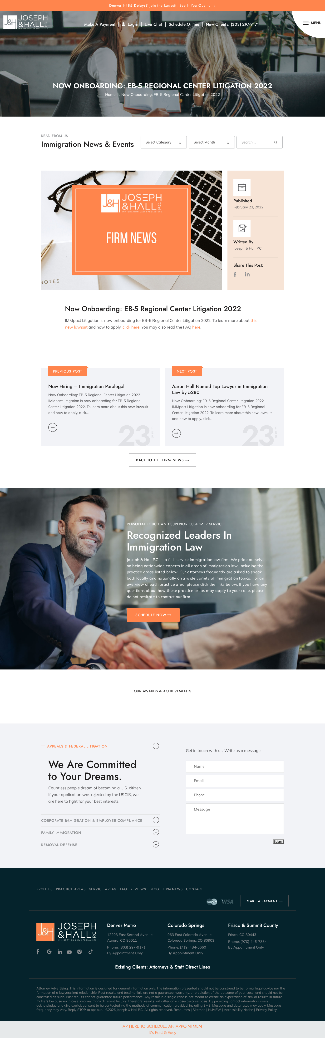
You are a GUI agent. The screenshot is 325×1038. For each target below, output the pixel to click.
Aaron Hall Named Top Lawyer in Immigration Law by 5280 (220, 389)
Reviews (138, 889)
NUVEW (214, 1010)
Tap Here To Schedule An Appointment (162, 1029)
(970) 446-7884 (254, 941)
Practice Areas (70, 889)
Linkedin (59, 951)
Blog (154, 889)
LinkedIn (247, 274)
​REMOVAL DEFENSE (59, 844)
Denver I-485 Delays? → (162, 5)
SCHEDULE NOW (150, 615)
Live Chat (153, 24)
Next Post (187, 371)
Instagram (80, 951)
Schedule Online (184, 24)
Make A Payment (99, 24)
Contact (194, 889)
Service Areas (102, 889)
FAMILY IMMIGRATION (61, 832)
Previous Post (67, 371)
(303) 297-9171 (245, 24)
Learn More (52, 427)
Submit (278, 841)
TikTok (90, 951)
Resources (182, 1010)
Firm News (172, 889)
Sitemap (199, 1010)
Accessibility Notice (238, 1010)
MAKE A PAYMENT (262, 901)
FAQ (123, 889)
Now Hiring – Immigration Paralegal (86, 386)
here (196, 327)
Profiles (44, 889)
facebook (236, 274)
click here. (131, 327)
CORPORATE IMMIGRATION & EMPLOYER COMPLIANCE (91, 820)
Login (133, 24)
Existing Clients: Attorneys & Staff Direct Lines (162, 967)
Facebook (39, 951)
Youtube (70, 951)
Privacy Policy (266, 1010)
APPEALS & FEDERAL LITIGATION (77, 746)
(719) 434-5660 (193, 947)
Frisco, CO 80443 (242, 934)
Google (49, 951)
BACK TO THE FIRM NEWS (160, 460)
